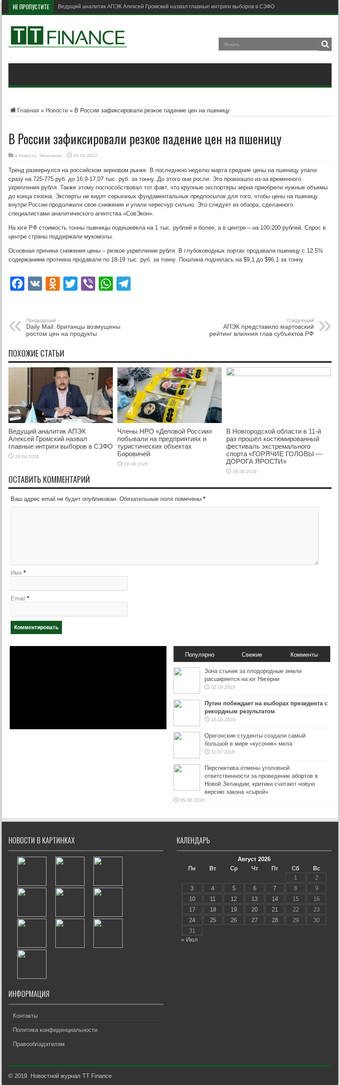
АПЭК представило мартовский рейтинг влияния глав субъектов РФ (261, 327)
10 (192, 899)
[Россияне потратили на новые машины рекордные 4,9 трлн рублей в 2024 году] (31, 964)
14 (275, 899)
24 (192, 920)
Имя (16, 572)
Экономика (50, 155)
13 (254, 899)
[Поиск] (325, 44)
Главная (28, 110)
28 (275, 920)
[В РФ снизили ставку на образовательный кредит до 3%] (70, 871)
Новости (57, 110)
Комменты (304, 654)
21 (275, 909)
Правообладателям (39, 1044)
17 (192, 909)
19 (234, 909)
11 (213, 899)
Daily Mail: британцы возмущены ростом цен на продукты (73, 327)
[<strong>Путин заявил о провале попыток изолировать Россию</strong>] (108, 871)
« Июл (189, 939)
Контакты (25, 1015)
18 (213, 909)
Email (18, 598)
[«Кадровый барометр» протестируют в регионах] (108, 933)
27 (254, 920)
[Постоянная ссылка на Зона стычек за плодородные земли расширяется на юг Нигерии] (187, 692)
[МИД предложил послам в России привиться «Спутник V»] (31, 933)
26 (234, 920)
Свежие (252, 654)
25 (213, 920)
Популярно (199, 654)
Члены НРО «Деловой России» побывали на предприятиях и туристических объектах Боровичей (164, 442)
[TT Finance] (68, 41)
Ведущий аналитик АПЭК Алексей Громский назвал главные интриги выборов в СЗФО (166, 7)
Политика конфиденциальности (55, 1030)
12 (234, 899)
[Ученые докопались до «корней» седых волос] (70, 933)
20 (254, 909)
